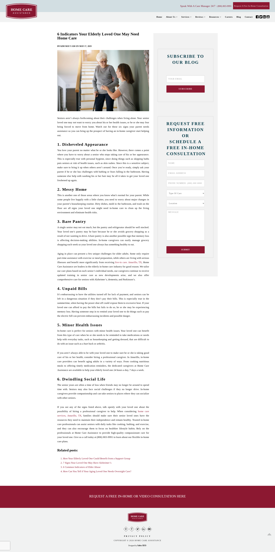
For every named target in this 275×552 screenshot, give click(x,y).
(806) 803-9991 (224, 6)
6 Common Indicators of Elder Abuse (82, 467)
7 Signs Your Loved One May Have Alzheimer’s (87, 462)
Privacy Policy (137, 536)
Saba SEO (141, 545)
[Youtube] (149, 528)
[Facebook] (131, 528)
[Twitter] (137, 528)
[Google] (126, 528)
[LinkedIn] (143, 528)
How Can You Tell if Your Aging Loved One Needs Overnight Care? (97, 471)
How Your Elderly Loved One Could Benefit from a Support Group (96, 458)
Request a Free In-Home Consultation (251, 6)
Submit (185, 250)
